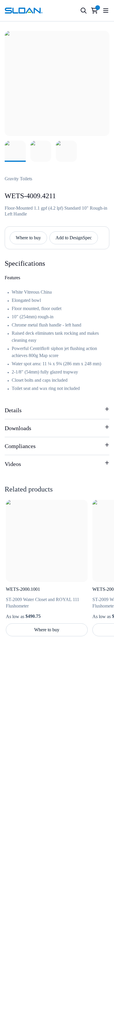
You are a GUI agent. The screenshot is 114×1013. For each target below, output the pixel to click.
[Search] (84, 10)
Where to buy (28, 237)
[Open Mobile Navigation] (105, 10)
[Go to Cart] (94, 11)
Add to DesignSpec (74, 237)
